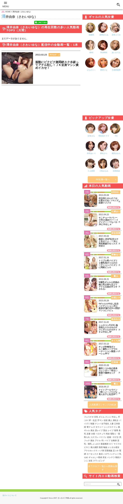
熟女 (105, 430)
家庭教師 (104, 444)
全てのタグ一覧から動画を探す (102, 468)
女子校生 (105, 424)
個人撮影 (94, 447)
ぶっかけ (96, 444)
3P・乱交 (93, 420)
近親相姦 (108, 450)
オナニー (99, 427)
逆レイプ (99, 430)
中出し (114, 417)
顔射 (106, 420)
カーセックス (92, 454)
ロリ (111, 444)
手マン (100, 420)
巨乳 (96, 417)
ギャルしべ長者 (95, 457)
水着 (93, 434)
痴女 (92, 440)
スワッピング (99, 461)
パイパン (103, 437)
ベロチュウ (100, 434)
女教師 (114, 440)
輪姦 (105, 447)
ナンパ (98, 424)
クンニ (108, 417)
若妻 (88, 434)
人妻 (112, 424)
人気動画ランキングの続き (102, 404)
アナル (98, 440)
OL (102, 440)
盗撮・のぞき (113, 437)
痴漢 (101, 447)
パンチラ (111, 457)
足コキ (116, 450)
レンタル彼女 (113, 447)
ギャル (102, 417)
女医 (90, 461)
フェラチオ (89, 417)
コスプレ (94, 437)
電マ (88, 427)
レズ (93, 427)
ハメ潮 (101, 450)
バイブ (107, 440)
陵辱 (116, 430)
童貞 (101, 454)
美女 (92, 430)
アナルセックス (91, 450)
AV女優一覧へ (103, 179)
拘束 (108, 434)
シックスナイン (110, 427)
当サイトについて (9, 495)
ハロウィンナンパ (111, 454)
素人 (110, 420)
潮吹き (116, 420)
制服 (92, 424)
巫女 (105, 457)
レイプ (111, 430)
